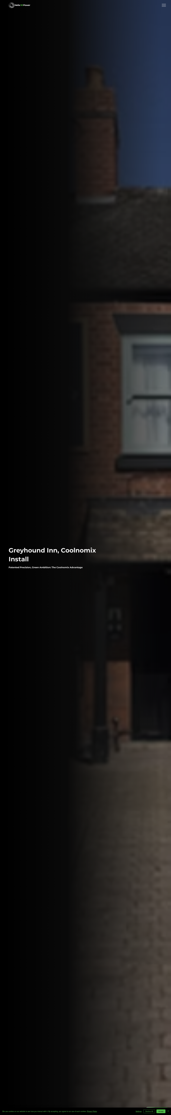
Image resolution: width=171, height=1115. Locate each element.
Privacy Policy (92, 1111)
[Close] (168, 1111)
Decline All (149, 1111)
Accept (160, 1111)
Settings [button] (139, 1111)
